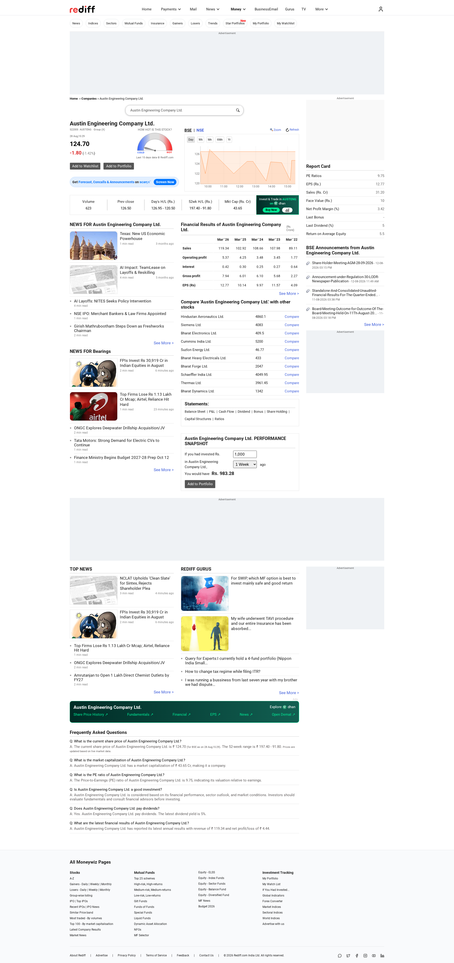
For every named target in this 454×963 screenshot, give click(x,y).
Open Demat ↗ (283, 714)
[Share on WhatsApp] (340, 956)
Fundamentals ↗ (140, 714)
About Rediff (78, 955)
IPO (72, 901)
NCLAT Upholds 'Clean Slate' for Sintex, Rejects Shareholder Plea (145, 583)
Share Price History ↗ (91, 714)
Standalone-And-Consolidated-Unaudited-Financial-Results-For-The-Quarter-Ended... (346, 294)
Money (236, 9)
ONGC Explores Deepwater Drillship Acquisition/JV (119, 428)
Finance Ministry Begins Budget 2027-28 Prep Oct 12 (121, 457)
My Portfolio (261, 23)
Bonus (258, 411)
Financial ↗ (182, 714)
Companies (89, 98)
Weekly (94, 884)
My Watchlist (285, 23)
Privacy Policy (127, 955)
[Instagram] (365, 956)
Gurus (289, 9)
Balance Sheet (195, 411)
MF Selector (141, 935)
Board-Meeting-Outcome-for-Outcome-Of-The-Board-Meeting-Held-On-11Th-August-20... (348, 313)
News (210, 9)
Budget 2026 (206, 906)
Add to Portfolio (200, 484)
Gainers (177, 23)
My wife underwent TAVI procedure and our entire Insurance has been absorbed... (262, 623)
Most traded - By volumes (86, 918)
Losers (195, 23)
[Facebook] (357, 956)
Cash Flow (226, 411)
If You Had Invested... (275, 890)
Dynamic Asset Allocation (150, 924)
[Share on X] (348, 956)
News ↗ (246, 714)
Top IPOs (82, 901)
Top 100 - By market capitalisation (91, 924)
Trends (213, 23)
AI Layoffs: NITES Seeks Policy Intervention (112, 301)
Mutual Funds (134, 23)
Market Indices (271, 907)
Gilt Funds (140, 901)
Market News (78, 935)
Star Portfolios (235, 23)
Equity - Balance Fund (212, 889)
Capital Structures (198, 419)
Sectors (111, 23)
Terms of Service (156, 955)
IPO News (93, 907)
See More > (164, 343)
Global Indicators (273, 895)
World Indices (271, 918)
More (319, 9)
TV (303, 9)
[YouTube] (374, 956)
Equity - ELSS (206, 872)
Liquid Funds (142, 918)
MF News (204, 900)
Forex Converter (272, 901)
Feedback (183, 955)
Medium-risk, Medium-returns (152, 890)
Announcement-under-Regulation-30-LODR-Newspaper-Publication (345, 279)
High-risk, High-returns (148, 884)
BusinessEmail (266, 9)
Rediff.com (241, 955)
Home (147, 9)
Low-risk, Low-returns (147, 895)
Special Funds (143, 912)
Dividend (244, 411)
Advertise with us (273, 924)
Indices (93, 23)
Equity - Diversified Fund (213, 895)
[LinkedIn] (382, 956)
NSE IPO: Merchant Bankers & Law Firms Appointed (120, 313)
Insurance (157, 23)
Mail (193, 9)
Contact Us (206, 955)
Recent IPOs (77, 907)
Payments (169, 9)
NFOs (137, 929)
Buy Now (271, 210)
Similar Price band (81, 912)
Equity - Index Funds (211, 878)
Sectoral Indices (272, 912)
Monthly (106, 884)
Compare (292, 317)
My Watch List (271, 884)
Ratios (219, 419)
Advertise (102, 955)
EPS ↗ (215, 714)
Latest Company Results (85, 929)
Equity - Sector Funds (211, 883)
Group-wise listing (81, 895)
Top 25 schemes (144, 878)
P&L (212, 411)
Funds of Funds (144, 907)
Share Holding (277, 411)
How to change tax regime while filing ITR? (222, 671)
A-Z (72, 878)
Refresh (294, 129)
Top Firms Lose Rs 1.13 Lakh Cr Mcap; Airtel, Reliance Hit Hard (145, 399)
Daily (85, 884)
